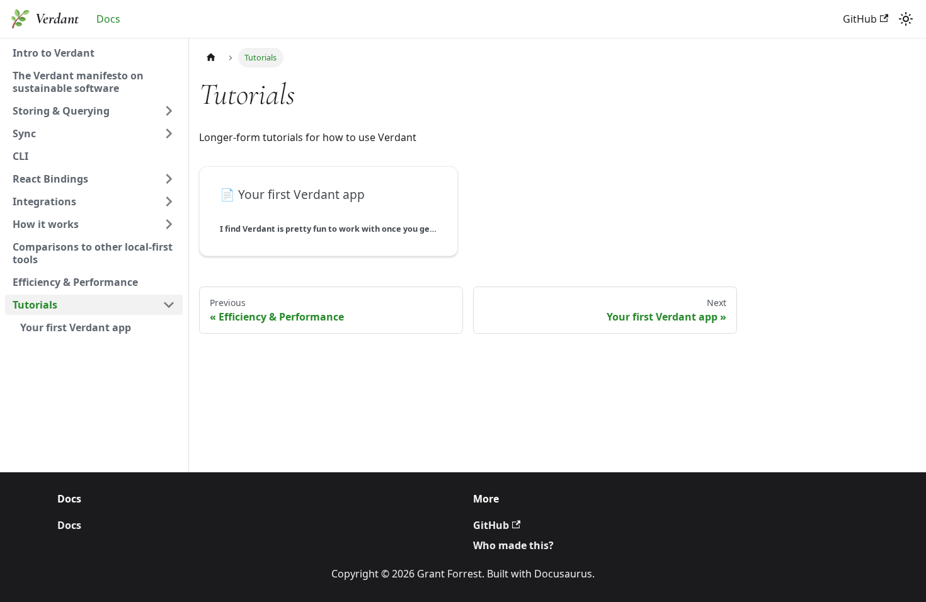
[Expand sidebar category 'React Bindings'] (169, 179)
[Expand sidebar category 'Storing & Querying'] (169, 111)
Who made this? (513, 545)
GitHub (860, 19)
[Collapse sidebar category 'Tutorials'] (169, 305)
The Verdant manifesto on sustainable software (78, 82)
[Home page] (211, 57)
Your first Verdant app (75, 327)
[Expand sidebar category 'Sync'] (169, 133)
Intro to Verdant (53, 53)
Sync (24, 133)
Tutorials (35, 305)
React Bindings (50, 179)
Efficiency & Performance (75, 282)
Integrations (44, 201)
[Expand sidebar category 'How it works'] (169, 224)
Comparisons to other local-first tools (93, 253)
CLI (20, 156)
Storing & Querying (61, 111)
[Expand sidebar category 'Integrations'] (169, 201)
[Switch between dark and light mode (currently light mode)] (906, 19)
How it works (46, 224)
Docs (108, 19)
